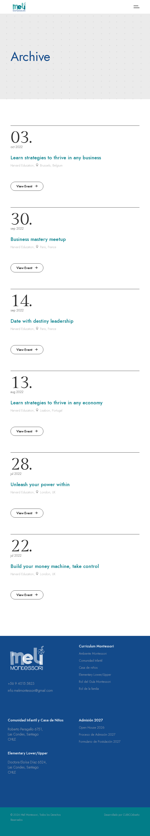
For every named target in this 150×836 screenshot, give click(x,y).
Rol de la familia (89, 688)
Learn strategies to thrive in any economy (57, 402)
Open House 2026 (91, 727)
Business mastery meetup (38, 239)
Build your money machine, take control (55, 566)
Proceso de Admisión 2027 (97, 734)
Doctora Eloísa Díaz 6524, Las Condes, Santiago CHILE (27, 767)
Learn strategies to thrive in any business (56, 157)
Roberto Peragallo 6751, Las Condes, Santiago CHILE (25, 734)
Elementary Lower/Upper (95, 674)
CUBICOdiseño (131, 814)
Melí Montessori (29, 814)
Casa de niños (88, 667)
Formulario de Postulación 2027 (99, 741)
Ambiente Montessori (93, 653)
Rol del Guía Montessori (95, 681)
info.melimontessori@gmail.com (30, 690)
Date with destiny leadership (42, 320)
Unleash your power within (40, 484)
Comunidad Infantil (90, 660)
